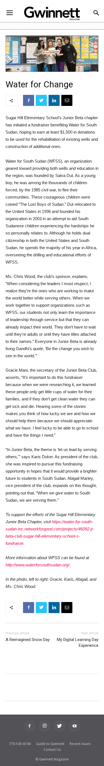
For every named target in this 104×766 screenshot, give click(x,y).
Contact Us (52, 749)
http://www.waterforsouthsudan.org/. (38, 564)
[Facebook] (29, 725)
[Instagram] (44, 725)
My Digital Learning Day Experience (77, 642)
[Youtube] (74, 725)
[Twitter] (59, 725)
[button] (96, 13)
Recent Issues (80, 743)
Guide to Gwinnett (50, 743)
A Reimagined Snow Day (28, 639)
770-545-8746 (20, 743)
